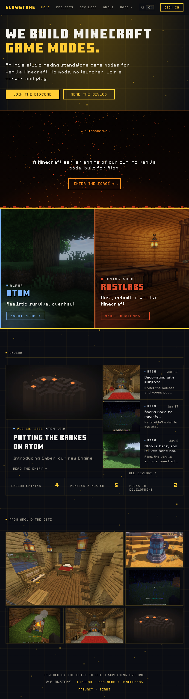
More (124, 7)
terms (105, 689)
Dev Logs (88, 7)
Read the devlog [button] (89, 94)
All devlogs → (143, 473)
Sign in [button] (172, 7)
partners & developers (121, 682)
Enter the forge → (94, 183)
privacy (86, 689)
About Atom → (26, 316)
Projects (65, 7)
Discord (84, 682)
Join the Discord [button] (32, 94)
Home (45, 7)
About (108, 7)
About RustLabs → (125, 316)
